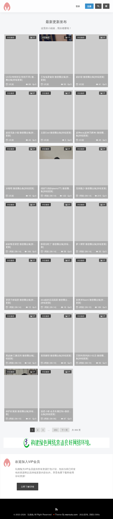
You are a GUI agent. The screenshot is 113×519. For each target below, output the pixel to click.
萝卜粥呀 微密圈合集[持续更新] (91, 243)
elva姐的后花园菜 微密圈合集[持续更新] (55, 301)
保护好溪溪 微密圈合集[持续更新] (21, 413)
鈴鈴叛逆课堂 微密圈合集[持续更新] (21, 245)
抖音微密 (10, 37)
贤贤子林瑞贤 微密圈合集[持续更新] (21, 301)
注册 (89, 6)
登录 (78, 6)
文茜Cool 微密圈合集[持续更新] (56, 132)
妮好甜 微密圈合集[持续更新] (90, 76)
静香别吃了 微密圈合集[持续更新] (56, 245)
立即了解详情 (27, 486)
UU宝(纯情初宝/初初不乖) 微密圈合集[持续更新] (21, 78)
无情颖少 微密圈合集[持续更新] (91, 188)
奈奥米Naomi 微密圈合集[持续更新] (90, 301)
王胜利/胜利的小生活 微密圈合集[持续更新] (91, 357)
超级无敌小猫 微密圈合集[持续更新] (21, 134)
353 (55, 429)
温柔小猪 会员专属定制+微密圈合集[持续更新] (56, 413)
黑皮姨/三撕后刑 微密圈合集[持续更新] (21, 357)
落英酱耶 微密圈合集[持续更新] (56, 355)
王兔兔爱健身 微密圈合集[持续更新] (56, 78)
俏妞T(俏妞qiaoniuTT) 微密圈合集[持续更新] (56, 190)
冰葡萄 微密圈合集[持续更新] (20, 188)
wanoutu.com (71, 514)
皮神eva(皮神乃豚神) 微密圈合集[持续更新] (91, 134)
